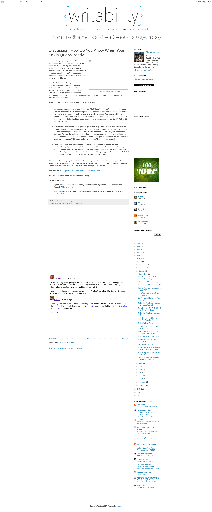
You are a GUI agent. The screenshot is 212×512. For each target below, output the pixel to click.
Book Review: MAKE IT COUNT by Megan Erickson (149, 309)
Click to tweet (67, 187)
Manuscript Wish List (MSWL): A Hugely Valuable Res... (149, 332)
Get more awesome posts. (144, 79)
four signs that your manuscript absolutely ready (80, 171)
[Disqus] (89, 241)
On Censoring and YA (145, 344)
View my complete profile (143, 70)
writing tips (79, 203)
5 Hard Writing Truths (145, 323)
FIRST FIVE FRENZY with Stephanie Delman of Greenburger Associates (145, 414)
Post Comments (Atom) (67, 342)
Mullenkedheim (110, 91)
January (142, 385)
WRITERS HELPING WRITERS (148, 478)
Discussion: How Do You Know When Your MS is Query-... (149, 348)
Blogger (119, 506)
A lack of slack (141, 474)
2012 (139, 392)
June (141, 370)
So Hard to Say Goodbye (145, 455)
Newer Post (53, 339)
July (140, 366)
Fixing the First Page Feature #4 (149, 285)
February (142, 382)
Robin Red (142, 209)
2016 (139, 256)
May (140, 373)
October (142, 271)
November (142, 268)
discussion (58, 203)
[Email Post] (71, 201)
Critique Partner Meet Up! (145, 461)
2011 (139, 395)
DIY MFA (140, 420)
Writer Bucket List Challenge (148, 282)
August (141, 363)
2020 (139, 243)
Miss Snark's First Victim (146, 444)
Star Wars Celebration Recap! (147, 407)
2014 (139, 262)
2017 (139, 253)
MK (139, 203)
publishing (66, 203)
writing (73, 203)
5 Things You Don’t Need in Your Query (148, 327)
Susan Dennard (142, 459)
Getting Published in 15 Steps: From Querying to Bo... (149, 358)
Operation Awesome (144, 454)
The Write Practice (144, 465)
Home (89, 339)
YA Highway (141, 485)
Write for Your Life (144, 472)
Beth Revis (141, 405)
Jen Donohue (143, 221)
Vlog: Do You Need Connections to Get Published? (149, 319)
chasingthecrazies (144, 410)
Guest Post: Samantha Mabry (146, 487)
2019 (139, 246)
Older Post (124, 339)
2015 (139, 259)
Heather (140, 196)
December (142, 265)
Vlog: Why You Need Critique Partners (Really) (148, 278)
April (140, 376)
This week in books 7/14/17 (146, 450)
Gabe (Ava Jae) (153, 52)
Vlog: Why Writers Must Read (148, 336)
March (141, 379)
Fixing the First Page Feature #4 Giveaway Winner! (149, 304)
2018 (139, 250)
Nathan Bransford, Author (146, 448)
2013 (139, 389)
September (143, 274)
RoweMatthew (143, 215)
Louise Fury (141, 437)
